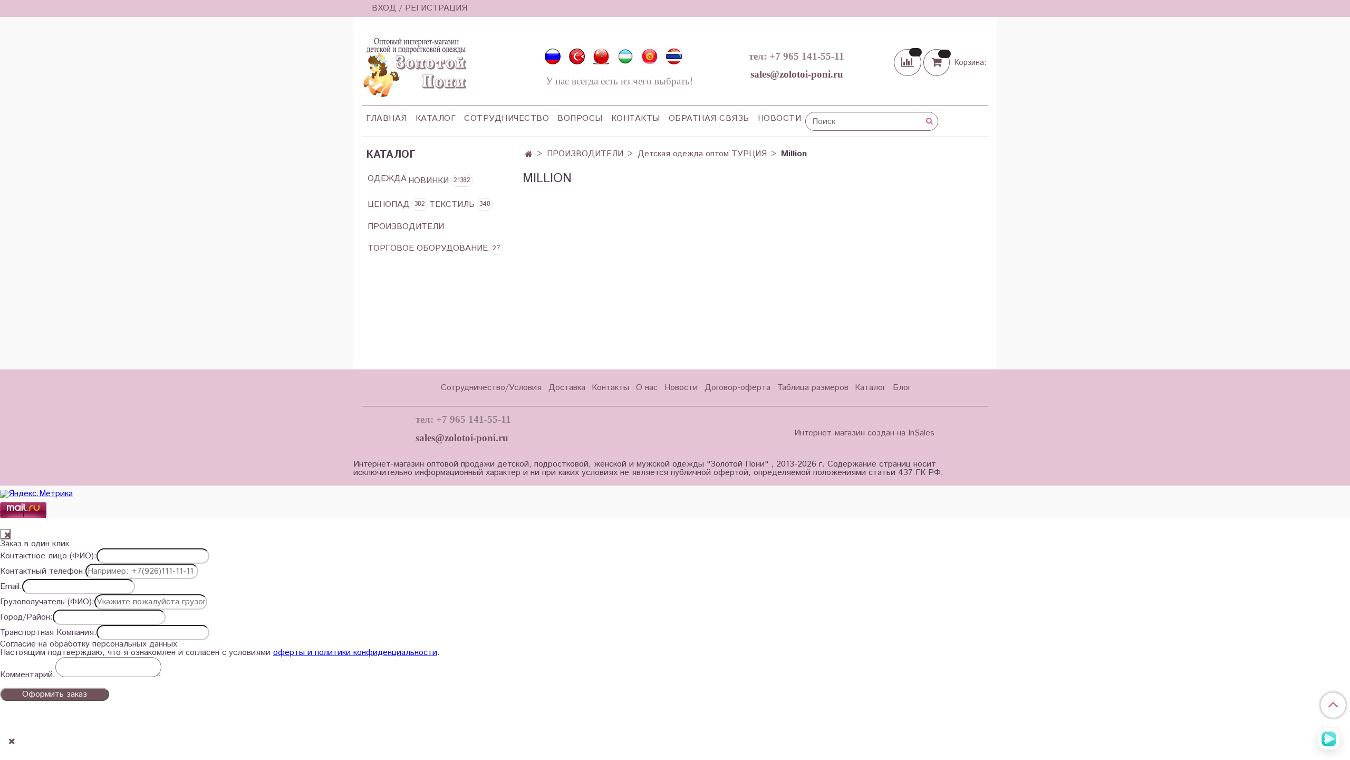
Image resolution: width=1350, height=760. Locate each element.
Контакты (635, 118)
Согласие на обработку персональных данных (88, 644)
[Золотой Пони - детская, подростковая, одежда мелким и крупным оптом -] (414, 64)
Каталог (436, 118)
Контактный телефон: (42, 571)
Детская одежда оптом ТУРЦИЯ (702, 154)
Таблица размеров (812, 388)
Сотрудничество (506, 118)
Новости (780, 118)
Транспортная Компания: (48, 633)
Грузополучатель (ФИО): (47, 602)
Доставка (566, 388)
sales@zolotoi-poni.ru (796, 74)
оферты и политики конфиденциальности (355, 653)
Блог (902, 388)
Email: (11, 587)
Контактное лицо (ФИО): (48, 556)
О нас (647, 388)
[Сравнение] (908, 62)
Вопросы (580, 118)
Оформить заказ (54, 694)
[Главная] (529, 155)
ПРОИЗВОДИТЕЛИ (585, 154)
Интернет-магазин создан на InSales (864, 433)
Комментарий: (27, 675)
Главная (386, 118)
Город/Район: (26, 617)
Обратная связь (709, 118)
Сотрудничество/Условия (491, 388)
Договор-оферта (737, 388)
